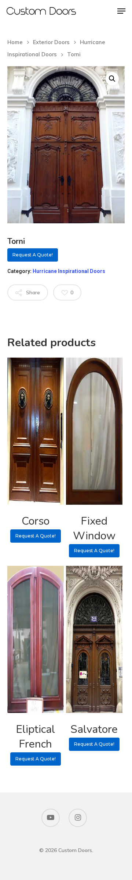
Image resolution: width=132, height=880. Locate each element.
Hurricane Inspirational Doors (69, 271)
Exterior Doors (51, 42)
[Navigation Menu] (121, 11)
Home (15, 42)
